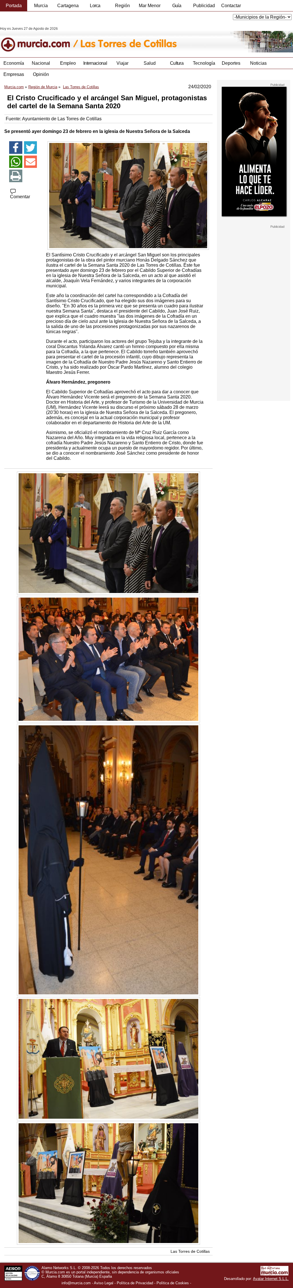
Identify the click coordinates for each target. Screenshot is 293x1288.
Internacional (95, 63)
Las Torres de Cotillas (190, 1251)
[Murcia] (39, 39)
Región (122, 5)
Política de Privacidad (135, 1283)
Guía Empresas (176, 7)
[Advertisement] (253, 314)
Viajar (122, 63)
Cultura (176, 63)
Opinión (41, 74)
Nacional (41, 63)
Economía (13, 63)
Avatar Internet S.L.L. (271, 1279)
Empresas (13, 74)
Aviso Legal (103, 1283)
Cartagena (68, 5)
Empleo (68, 63)
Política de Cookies (173, 1283)
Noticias (258, 63)
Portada (14, 5)
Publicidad (204, 5)
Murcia (41, 5)
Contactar (231, 5)
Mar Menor (150, 5)
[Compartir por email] (30, 162)
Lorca (95, 5)
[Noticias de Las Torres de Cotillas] (139, 39)
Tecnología (204, 63)
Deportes (231, 63)
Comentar (20, 196)
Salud (150, 63)
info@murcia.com (76, 1283)
